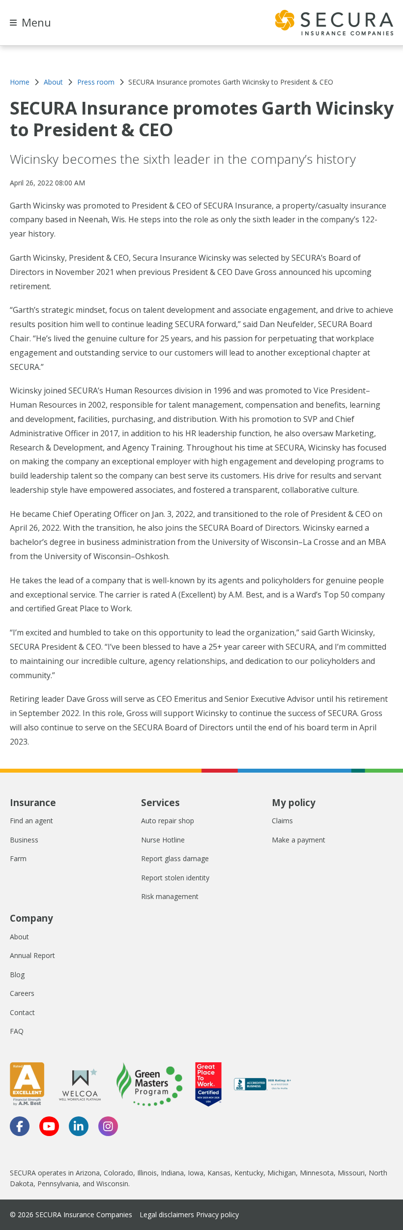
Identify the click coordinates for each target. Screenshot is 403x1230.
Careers (22, 993)
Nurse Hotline (163, 839)
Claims (282, 820)
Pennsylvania (58, 1183)
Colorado (118, 1172)
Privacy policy (217, 1214)
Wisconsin (112, 1183)
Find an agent (31, 820)
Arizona (88, 1172)
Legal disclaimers (167, 1214)
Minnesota (317, 1172)
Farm (18, 858)
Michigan (281, 1172)
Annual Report (32, 955)
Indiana (172, 1172)
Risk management (170, 896)
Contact (22, 1012)
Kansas (218, 1172)
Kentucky (248, 1172)
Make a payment (298, 839)
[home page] (334, 22)
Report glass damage (175, 858)
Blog (17, 974)
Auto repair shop (167, 820)
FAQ (17, 1031)
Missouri (351, 1172)
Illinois (147, 1172)
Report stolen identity (175, 877)
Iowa (195, 1172)
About (19, 936)
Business (24, 839)
